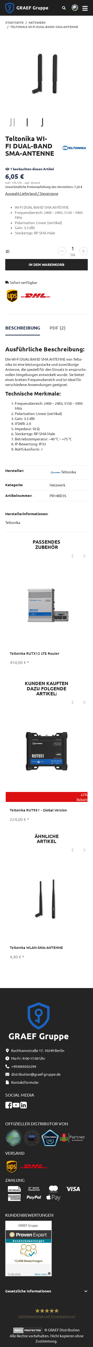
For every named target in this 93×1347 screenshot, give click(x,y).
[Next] (84, 555)
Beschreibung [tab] (22, 328)
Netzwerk (57, 485)
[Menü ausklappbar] (84, 8)
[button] (46, 1291)
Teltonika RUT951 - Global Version (38, 810)
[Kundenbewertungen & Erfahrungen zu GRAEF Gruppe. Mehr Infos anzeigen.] (28, 1248)
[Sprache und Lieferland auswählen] (74, 8)
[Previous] (72, 555)
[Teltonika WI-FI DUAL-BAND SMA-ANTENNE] (46, 74)
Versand (35, 182)
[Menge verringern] (62, 251)
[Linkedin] (23, 1105)
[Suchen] (64, 7)
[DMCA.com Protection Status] (28, 1330)
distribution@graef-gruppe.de (36, 1074)
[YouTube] (16, 1105)
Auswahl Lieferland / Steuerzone (31, 193)
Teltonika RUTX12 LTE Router (34, 653)
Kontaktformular (25, 1082)
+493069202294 (23, 1066)
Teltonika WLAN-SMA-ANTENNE (36, 947)
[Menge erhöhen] (83, 251)
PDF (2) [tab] (58, 328)
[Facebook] (8, 1105)
